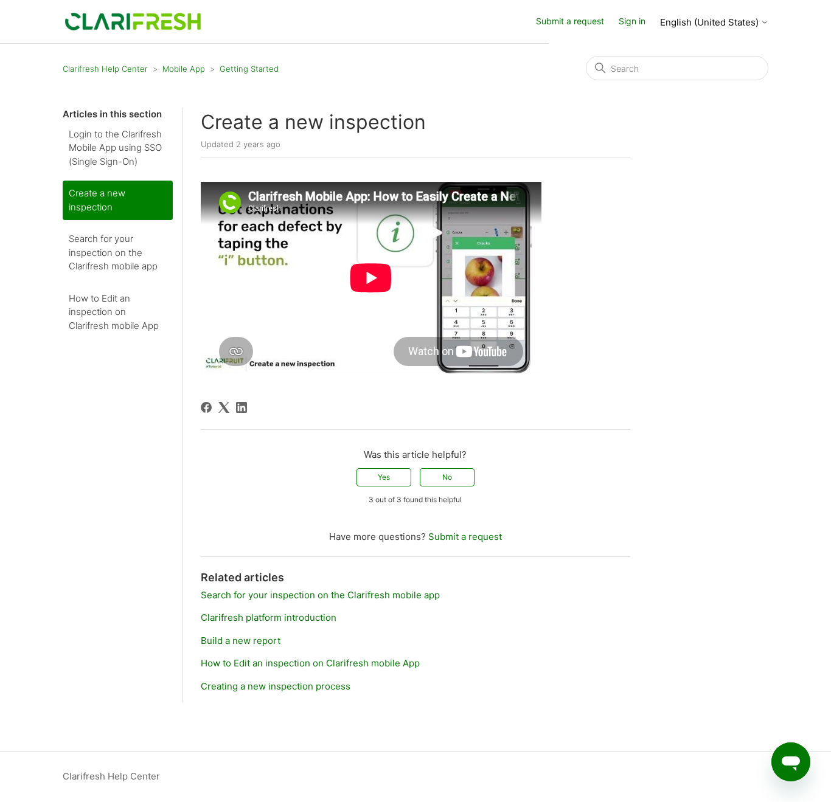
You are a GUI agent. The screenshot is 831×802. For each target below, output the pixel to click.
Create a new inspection (97, 200)
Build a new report (240, 640)
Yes (384, 477)
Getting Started (249, 69)
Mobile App (183, 69)
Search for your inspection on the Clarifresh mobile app (113, 252)
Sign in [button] (632, 21)
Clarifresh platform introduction (268, 617)
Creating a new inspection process (275, 686)
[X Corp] (223, 407)
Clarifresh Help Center (105, 69)
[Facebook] (206, 407)
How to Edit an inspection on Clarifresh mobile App (114, 311)
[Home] (133, 21)
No (447, 477)
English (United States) (710, 22)
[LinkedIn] (241, 407)
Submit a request (570, 21)
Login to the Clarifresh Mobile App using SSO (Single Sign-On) (115, 147)
